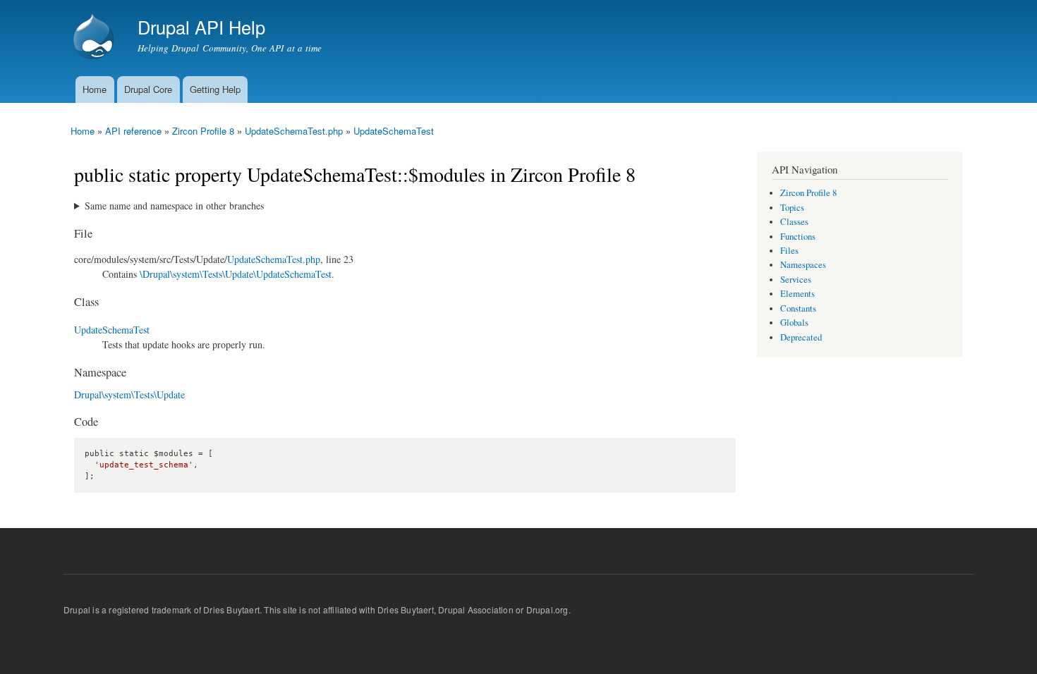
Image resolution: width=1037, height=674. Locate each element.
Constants (798, 308)
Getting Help (215, 89)
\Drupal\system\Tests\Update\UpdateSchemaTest (236, 274)
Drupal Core (148, 89)
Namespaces (803, 265)
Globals (794, 323)
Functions (797, 237)
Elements (797, 294)
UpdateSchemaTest (393, 130)
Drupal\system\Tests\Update (129, 394)
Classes (794, 222)
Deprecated (801, 337)
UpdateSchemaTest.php (294, 130)
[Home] (95, 38)
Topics (792, 208)
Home (95, 89)
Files (789, 251)
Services (795, 280)
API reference (133, 130)
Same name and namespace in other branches (174, 205)
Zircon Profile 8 (203, 130)
